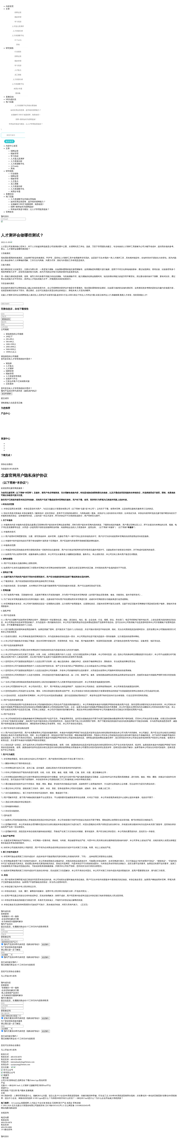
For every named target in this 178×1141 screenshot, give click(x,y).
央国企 (70, 1103)
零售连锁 (77, 1103)
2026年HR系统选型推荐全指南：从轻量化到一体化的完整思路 (135, 1096)
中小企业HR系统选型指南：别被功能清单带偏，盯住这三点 (82, 1096)
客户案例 (21, 1090)
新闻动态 (13, 1080)
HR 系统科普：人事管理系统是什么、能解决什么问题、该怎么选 (29, 1096)
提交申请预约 (6, 394)
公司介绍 (5, 1080)
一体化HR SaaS (13, 1085)
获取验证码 (6, 319)
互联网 (55, 1103)
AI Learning (16, 1103)
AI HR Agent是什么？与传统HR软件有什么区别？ (53, 1098)
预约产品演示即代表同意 (19, 391)
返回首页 (9, 141)
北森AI (4, 1085)
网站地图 (5, 1108)
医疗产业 (62, 1103)
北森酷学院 (34, 1085)
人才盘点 (33, 1103)
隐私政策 (13, 1108)
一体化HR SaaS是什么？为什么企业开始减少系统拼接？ (99, 1098)
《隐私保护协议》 (33, 944)
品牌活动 (21, 1080)
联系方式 (5, 1054)
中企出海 (42, 1103)
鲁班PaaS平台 (45, 1085)
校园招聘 (25, 1103)
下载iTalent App (32, 1080)
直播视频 (29, 1090)
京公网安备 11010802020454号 (77, 1105)
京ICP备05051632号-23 (54, 1105)
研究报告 (5, 1090)
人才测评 (25, 1085)
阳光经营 (43, 1080)
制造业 (49, 1103)
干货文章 (13, 1090)
